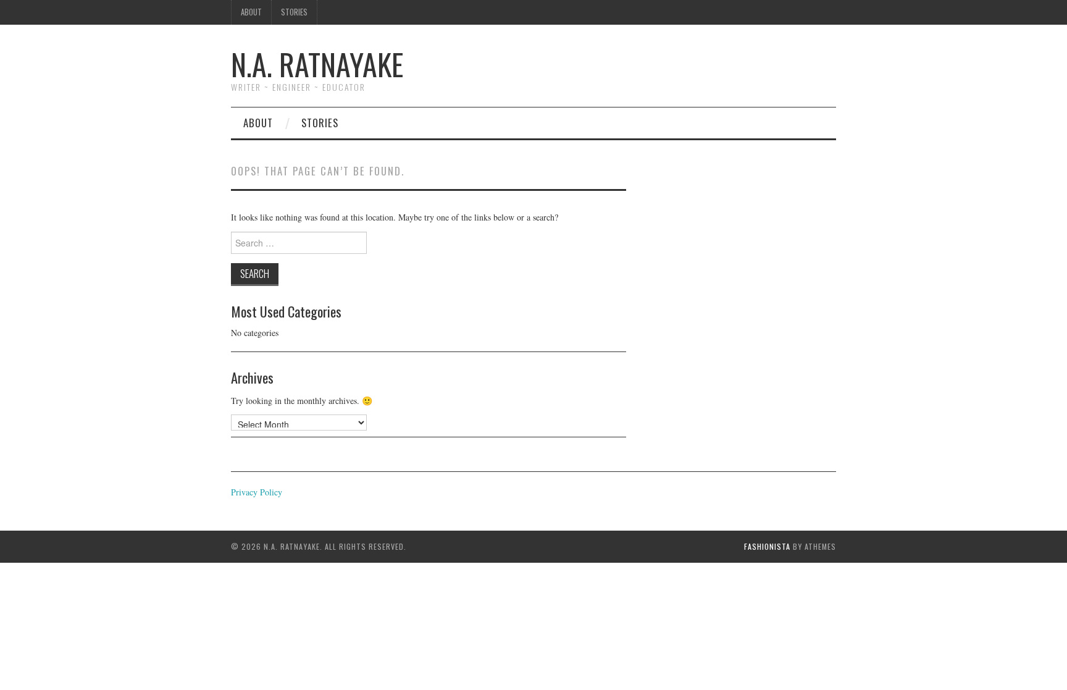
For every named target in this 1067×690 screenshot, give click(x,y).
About (251, 12)
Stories (294, 12)
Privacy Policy (256, 492)
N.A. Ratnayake (317, 64)
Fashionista (767, 546)
